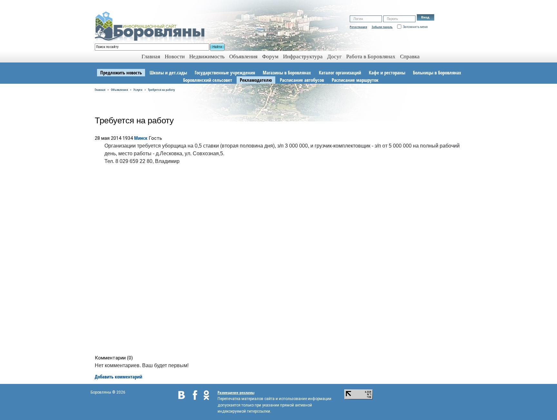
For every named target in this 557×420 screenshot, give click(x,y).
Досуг (334, 56)
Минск (140, 138)
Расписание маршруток (355, 80)
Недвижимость (207, 56)
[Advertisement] (280, 261)
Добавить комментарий (118, 376)
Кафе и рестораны (387, 72)
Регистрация (358, 26)
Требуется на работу (161, 89)
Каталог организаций (340, 72)
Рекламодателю (256, 80)
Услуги (137, 89)
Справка (410, 56)
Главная (100, 89)
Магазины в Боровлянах (287, 72)
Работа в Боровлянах (371, 56)
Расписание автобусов (302, 80)
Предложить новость (121, 72)
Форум (270, 56)
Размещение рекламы (236, 392)
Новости (175, 56)
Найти (217, 47)
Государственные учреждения (225, 72)
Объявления (243, 56)
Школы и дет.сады (168, 72)
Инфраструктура (303, 56)
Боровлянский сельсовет (207, 80)
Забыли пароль (382, 26)
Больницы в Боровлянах (437, 72)
